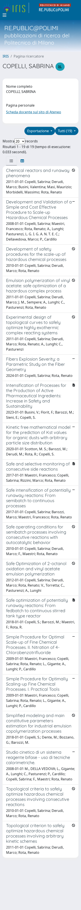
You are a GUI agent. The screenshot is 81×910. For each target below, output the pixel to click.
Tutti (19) (65, 131)
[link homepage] (16, 8)
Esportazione (38, 131)
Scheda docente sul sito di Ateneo (33, 112)
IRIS (6, 56)
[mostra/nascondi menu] (4, 15)
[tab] (11, 160)
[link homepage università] (55, 8)
